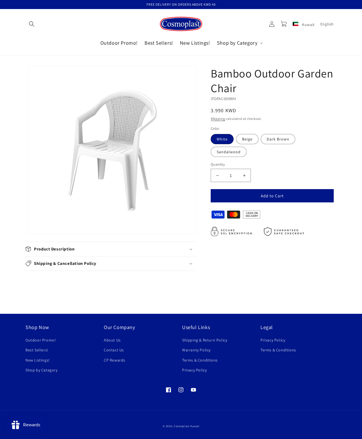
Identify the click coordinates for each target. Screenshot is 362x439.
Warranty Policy (196, 350)
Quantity (218, 164)
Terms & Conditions (200, 360)
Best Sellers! (36, 350)
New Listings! (37, 360)
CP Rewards (114, 360)
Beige (247, 139)
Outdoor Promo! (40, 340)
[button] (31, 24)
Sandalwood (229, 151)
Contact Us (114, 350)
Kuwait (308, 24)
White (222, 139)
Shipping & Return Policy (204, 340)
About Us (112, 340)
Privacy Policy (194, 370)
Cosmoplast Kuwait (186, 426)
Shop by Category (41, 370)
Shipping (218, 118)
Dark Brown (278, 139)
